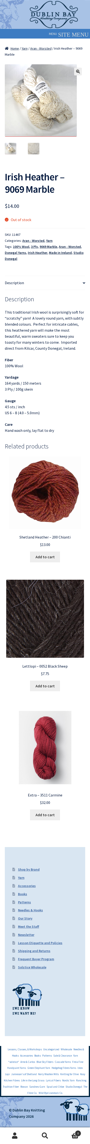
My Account (15, 1136)
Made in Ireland (60, 252)
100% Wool (21, 246)
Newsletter (26, 935)
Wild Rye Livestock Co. (51, 1093)
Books (22, 894)
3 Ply (34, 246)
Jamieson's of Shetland (24, 1074)
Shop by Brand (29, 869)
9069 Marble (48, 246)
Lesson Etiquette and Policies (40, 943)
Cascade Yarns (63, 1062)
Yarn (25, 48)
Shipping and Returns (34, 951)
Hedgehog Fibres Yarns (64, 1068)
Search (45, 1136)
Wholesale (66, 1049)
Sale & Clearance (62, 1055)
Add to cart (45, 556)
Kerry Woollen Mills (48, 1074)
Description (14, 282)
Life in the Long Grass (32, 1080)
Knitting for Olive (69, 1074)
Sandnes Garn (37, 1086)
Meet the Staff (28, 926)
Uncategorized (51, 1049)
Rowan (24, 1086)
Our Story (25, 918)
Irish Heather (37, 252)
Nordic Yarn (68, 1080)
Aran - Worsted (41, 48)
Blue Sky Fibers (44, 1062)
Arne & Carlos (27, 1062)
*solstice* (13, 1062)
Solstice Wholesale (32, 967)
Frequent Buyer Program (36, 959)
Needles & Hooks (30, 910)
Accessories (27, 886)
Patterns (24, 902)
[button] (53, 34)
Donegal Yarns (15, 252)
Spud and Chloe (55, 1086)
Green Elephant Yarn (38, 1068)
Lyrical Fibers (53, 1080)
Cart (69, 1131)
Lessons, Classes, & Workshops (25, 1049)
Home (15, 48)
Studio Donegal (74, 1086)
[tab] (45, 283)
